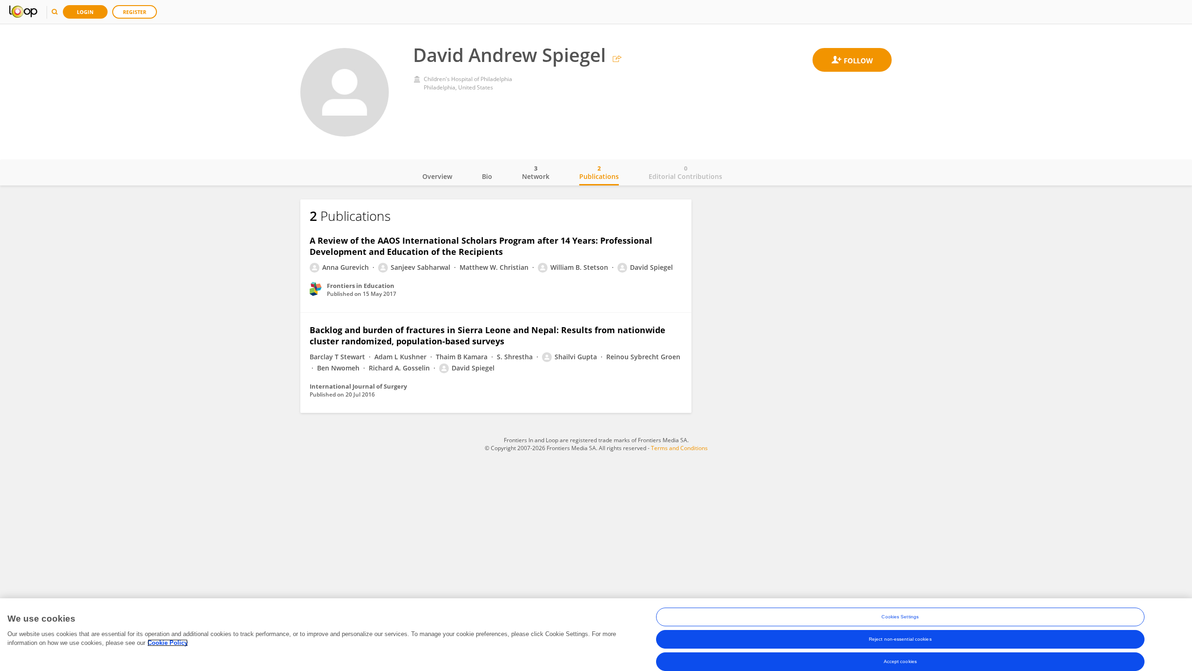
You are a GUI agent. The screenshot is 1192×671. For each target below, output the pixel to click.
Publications (599, 172)
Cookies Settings (900, 616)
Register (134, 11)
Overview (437, 176)
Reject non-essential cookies (900, 639)
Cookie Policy (168, 642)
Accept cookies (900, 661)
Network (535, 172)
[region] (596, 634)
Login (85, 11)
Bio (487, 176)
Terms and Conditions (679, 448)
